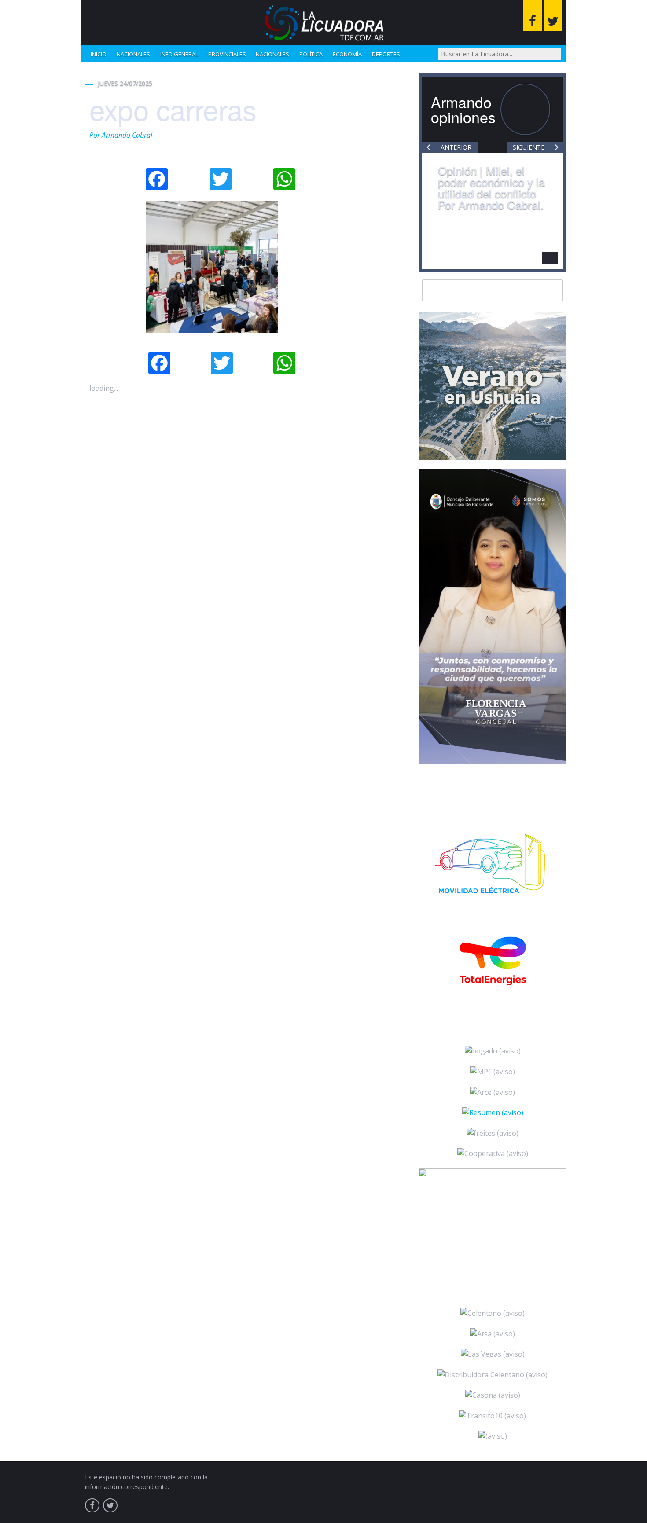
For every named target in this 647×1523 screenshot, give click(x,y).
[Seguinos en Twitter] (553, 15)
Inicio (99, 54)
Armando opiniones (463, 109)
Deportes (386, 54)
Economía (347, 54)
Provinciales (227, 54)
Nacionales (133, 54)
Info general (179, 54)
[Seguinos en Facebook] (532, 15)
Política (311, 54)
